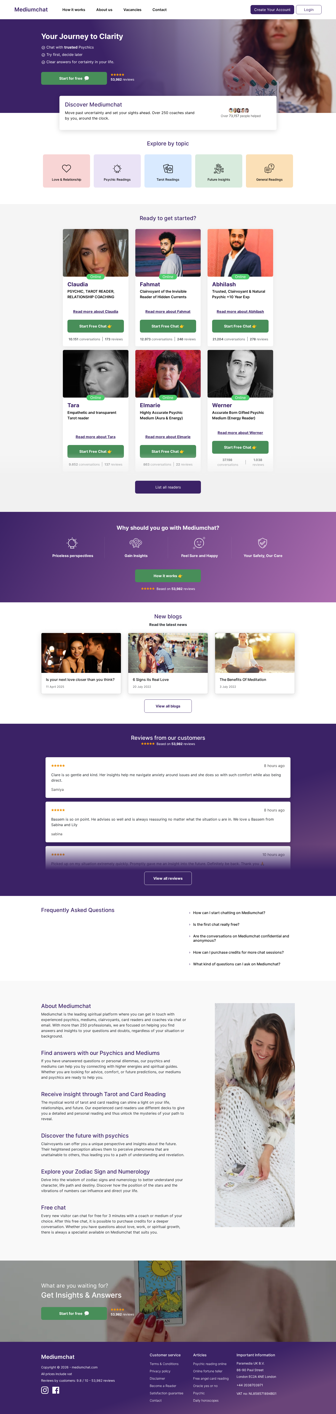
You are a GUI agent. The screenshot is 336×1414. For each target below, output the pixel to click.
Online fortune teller (207, 1371)
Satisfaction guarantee (166, 1393)
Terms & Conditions (164, 1364)
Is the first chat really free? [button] (216, 924)
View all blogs (168, 706)
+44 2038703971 (250, 1385)
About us (104, 9)
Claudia (77, 284)
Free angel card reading (211, 1378)
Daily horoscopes (206, 1400)
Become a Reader (163, 1386)
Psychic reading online (210, 1364)
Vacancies (132, 9)
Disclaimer (157, 1378)
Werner (222, 405)
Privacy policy (160, 1371)
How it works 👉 (168, 575)
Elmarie (150, 405)
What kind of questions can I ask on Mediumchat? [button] (236, 964)
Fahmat (150, 284)
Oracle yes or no (205, 1386)
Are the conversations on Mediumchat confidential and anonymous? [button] (241, 938)
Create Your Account (272, 9)
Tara (73, 405)
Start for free (71, 78)
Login (309, 9)
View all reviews (168, 878)
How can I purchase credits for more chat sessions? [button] (238, 952)
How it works (73, 9)
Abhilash (224, 284)
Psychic (199, 1393)
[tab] (244, 913)
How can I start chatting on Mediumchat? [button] (229, 912)
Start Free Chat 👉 (95, 326)
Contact (159, 9)
